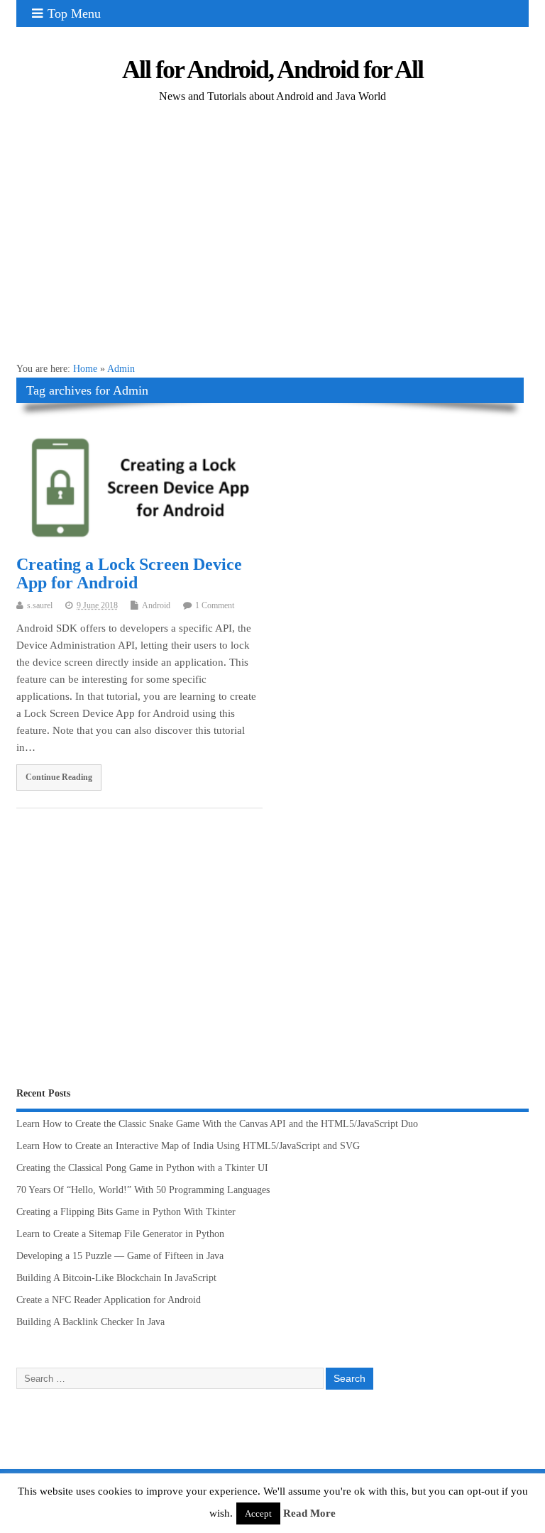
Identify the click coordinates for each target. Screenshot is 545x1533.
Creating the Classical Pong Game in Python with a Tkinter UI (142, 1168)
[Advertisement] (272, 242)
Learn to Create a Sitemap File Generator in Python (120, 1234)
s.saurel (40, 605)
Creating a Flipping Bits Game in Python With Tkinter (126, 1212)
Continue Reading (59, 777)
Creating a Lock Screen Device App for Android (129, 573)
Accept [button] (258, 1513)
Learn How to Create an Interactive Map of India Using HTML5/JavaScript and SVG (188, 1146)
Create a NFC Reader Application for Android (108, 1300)
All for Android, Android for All (272, 69)
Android (156, 605)
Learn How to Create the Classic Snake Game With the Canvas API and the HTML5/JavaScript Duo (217, 1124)
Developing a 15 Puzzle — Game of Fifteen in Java (120, 1256)
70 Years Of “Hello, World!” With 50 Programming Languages (143, 1190)
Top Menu (74, 13)
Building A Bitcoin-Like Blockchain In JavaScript (116, 1278)
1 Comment (214, 605)
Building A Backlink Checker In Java (90, 1322)
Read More (309, 1513)
